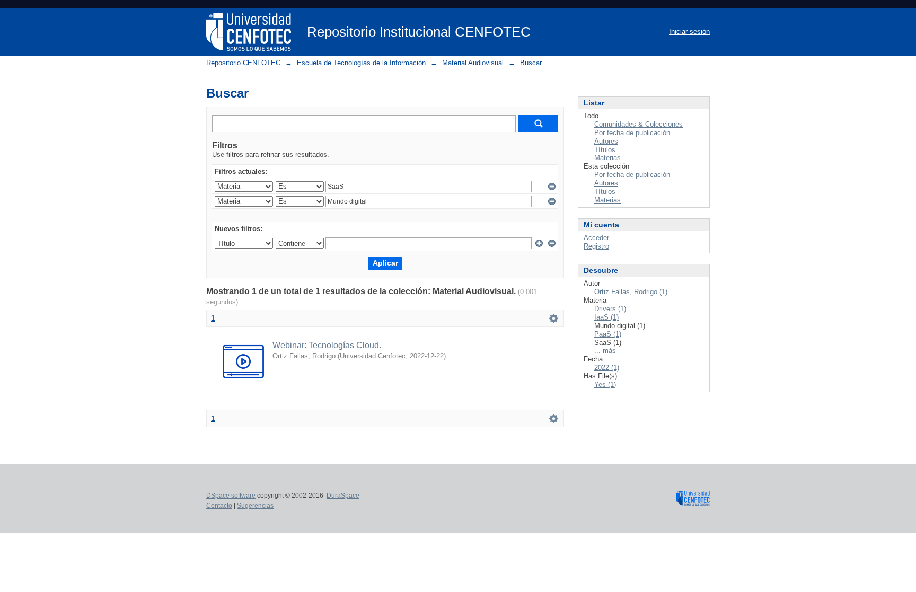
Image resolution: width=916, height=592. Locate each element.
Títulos (604, 150)
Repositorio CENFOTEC (243, 63)
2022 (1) (606, 368)
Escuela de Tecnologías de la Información (361, 63)
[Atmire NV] (693, 501)
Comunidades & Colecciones (638, 124)
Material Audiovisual (473, 63)
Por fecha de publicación (632, 133)
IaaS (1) (606, 317)
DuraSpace (343, 495)
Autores (606, 141)
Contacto (219, 505)
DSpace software (231, 495)
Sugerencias (255, 505)
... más (605, 351)
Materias (607, 158)
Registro (596, 246)
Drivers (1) (610, 309)
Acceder (596, 238)
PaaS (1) (607, 334)
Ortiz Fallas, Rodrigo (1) (630, 292)
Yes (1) (605, 384)
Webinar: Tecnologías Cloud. (326, 345)
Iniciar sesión (689, 32)
